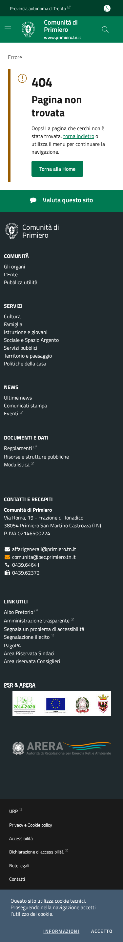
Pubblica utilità (20, 282)
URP (13, 811)
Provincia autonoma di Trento (38, 8)
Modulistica (17, 464)
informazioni (61, 931)
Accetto (102, 931)
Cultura (12, 316)
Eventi (11, 413)
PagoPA (12, 645)
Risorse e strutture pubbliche (36, 457)
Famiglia (13, 324)
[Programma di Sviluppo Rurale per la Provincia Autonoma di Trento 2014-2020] (61, 708)
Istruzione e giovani (26, 332)
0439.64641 (26, 565)
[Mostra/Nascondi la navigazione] (8, 29)
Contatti (17, 878)
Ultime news (18, 398)
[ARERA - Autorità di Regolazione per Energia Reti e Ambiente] (61, 753)
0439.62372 (26, 573)
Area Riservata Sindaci (29, 653)
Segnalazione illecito (27, 637)
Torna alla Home (57, 169)
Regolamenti (18, 448)
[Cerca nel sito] (105, 29)
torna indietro (78, 136)
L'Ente (11, 274)
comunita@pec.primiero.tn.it (44, 557)
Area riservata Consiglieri (32, 661)
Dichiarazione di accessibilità (36, 851)
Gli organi (14, 266)
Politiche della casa (25, 363)
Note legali (19, 865)
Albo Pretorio (18, 612)
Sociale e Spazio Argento (31, 340)
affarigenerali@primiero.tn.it (44, 549)
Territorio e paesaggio (28, 356)
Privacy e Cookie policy (30, 824)
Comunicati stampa (25, 405)
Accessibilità (21, 838)
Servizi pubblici (20, 348)
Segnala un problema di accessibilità (44, 629)
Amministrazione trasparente (37, 620)
